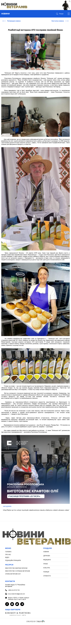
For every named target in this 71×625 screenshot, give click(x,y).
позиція (46, 572)
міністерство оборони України (16, 568)
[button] (70, 2)
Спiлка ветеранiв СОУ (13, 574)
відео (7, 557)
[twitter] (17, 604)
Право (45, 564)
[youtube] (12, 604)
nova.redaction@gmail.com (16, 594)
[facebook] (7, 604)
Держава (46, 556)
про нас (8, 554)
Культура (46, 568)
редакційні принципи (13, 560)
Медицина (47, 560)
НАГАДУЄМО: (7, 506)
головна (8, 552)
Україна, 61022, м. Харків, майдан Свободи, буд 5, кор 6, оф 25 (18, 598)
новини (5, 14)
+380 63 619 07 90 (14, 590)
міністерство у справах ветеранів (17, 571)
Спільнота (47, 576)
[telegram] (22, 604)
